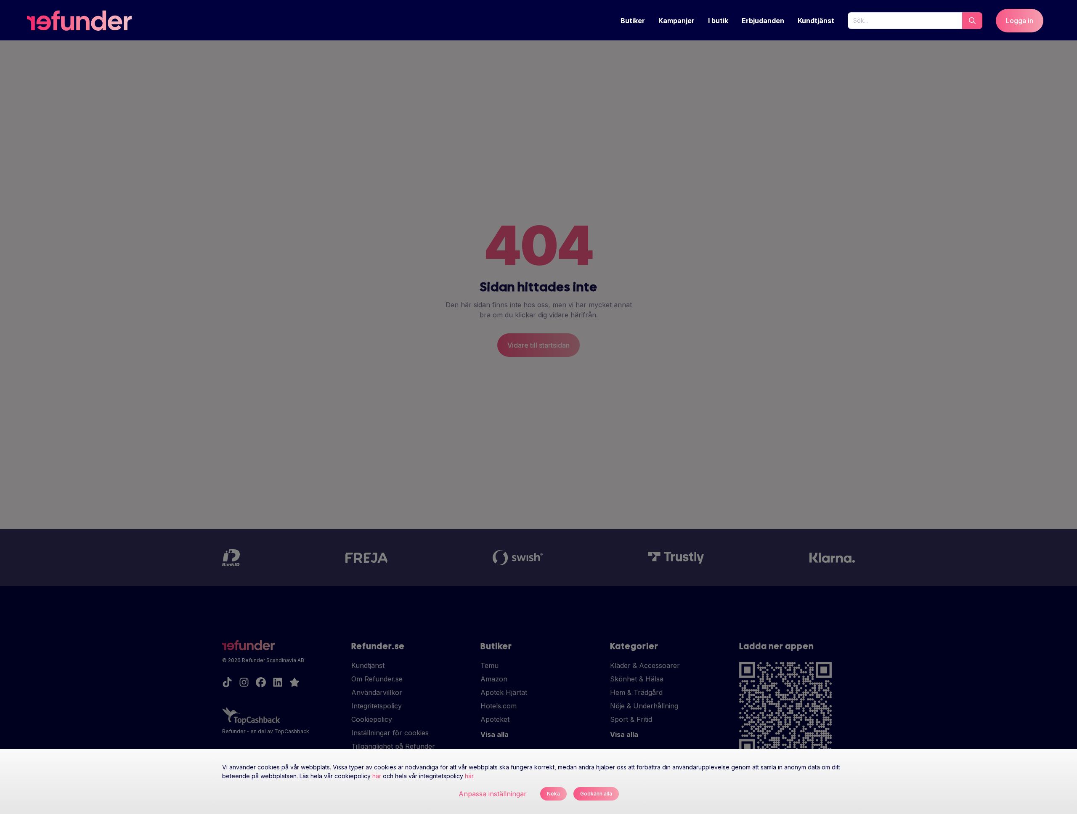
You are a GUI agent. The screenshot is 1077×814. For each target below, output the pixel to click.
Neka (553, 793)
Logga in (1019, 20)
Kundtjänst (816, 20)
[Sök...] (972, 20)
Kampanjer (676, 20)
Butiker (633, 20)
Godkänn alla (596, 793)
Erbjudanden (763, 20)
